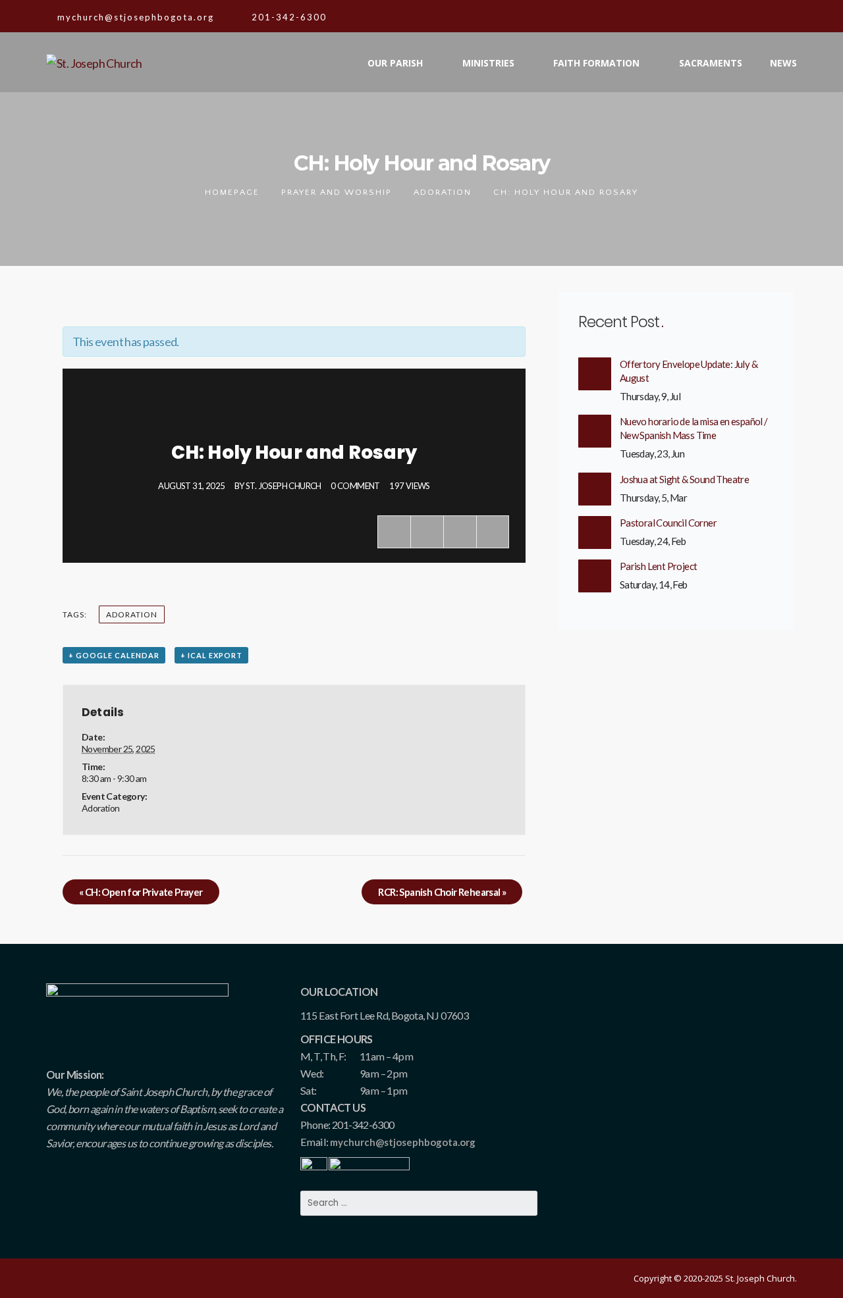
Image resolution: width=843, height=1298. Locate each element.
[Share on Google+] (459, 531)
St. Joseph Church (283, 485)
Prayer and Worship (336, 192)
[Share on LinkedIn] (492, 531)
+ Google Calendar (113, 655)
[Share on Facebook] (393, 531)
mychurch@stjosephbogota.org (403, 1142)
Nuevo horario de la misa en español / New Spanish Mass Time (694, 428)
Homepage (232, 192)
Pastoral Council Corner (668, 523)
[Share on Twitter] (426, 531)
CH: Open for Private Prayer (141, 892)
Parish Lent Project (658, 566)
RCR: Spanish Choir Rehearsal (442, 892)
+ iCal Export (211, 655)
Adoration (443, 192)
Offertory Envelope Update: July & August (688, 371)
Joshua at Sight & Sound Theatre (684, 479)
